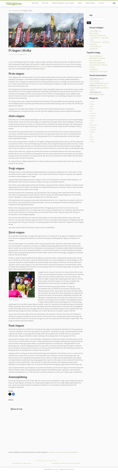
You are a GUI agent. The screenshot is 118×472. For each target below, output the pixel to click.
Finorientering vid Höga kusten (20, 463)
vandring (92, 141)
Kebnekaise (93, 115)
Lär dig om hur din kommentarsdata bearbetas (63, 452)
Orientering (16, 10)
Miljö (91, 122)
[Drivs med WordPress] (58, 469)
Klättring (92, 118)
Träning (92, 139)
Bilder (91, 106)
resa (91, 134)
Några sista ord (104, 83)
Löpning (92, 120)
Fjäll (91, 111)
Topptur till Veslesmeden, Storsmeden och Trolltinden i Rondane (98, 65)
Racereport (93, 129)
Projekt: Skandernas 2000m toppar (63, 3)
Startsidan (35, 3)
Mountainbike (93, 125)
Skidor (91, 137)
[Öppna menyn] (114, 3)
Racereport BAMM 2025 (98, 35)
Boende (92, 108)
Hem (10, 10)
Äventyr (92, 104)
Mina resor (45, 3)
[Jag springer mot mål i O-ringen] (22, 284)
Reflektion (92, 132)
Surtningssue (93, 69)
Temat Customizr (70, 469)
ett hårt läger (43, 66)
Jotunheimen (93, 113)
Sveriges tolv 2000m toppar (98, 71)
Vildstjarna (24, 54)
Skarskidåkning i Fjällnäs (97, 94)
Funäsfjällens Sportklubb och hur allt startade (66, 463)
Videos (79, 3)
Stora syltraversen (95, 60)
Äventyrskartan (90, 3)
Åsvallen (92, 101)
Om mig (101, 3)
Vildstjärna (14, 3)
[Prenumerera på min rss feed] (9, 469)
